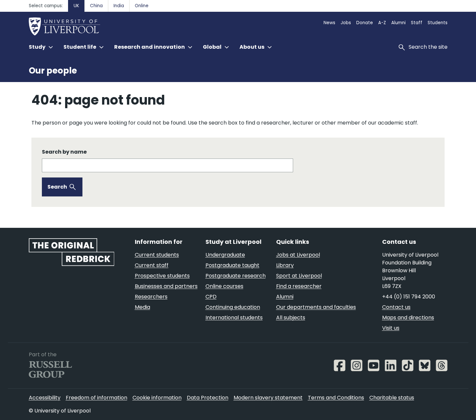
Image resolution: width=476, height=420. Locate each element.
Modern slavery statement (268, 397)
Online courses (224, 286)
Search (57, 187)
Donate (364, 23)
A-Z (382, 23)
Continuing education (232, 307)
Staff (416, 23)
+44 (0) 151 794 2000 (408, 296)
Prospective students (162, 275)
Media (142, 307)
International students (234, 317)
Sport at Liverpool (299, 275)
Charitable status (391, 397)
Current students (157, 255)
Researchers (151, 296)
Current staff (151, 265)
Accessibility (45, 397)
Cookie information (157, 397)
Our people (53, 70)
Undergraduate (225, 255)
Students (438, 23)
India (119, 6)
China (96, 6)
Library (285, 265)
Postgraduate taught (232, 265)
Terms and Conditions (336, 397)
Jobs (346, 23)
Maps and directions (408, 317)
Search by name (64, 152)
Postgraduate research (235, 275)
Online (142, 6)
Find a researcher (299, 286)
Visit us (390, 328)
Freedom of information (96, 397)
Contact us (396, 307)
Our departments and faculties (316, 307)
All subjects (290, 317)
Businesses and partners (166, 286)
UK (76, 6)
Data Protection (207, 397)
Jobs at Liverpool (298, 255)
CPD (211, 296)
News (329, 23)
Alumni (398, 23)
